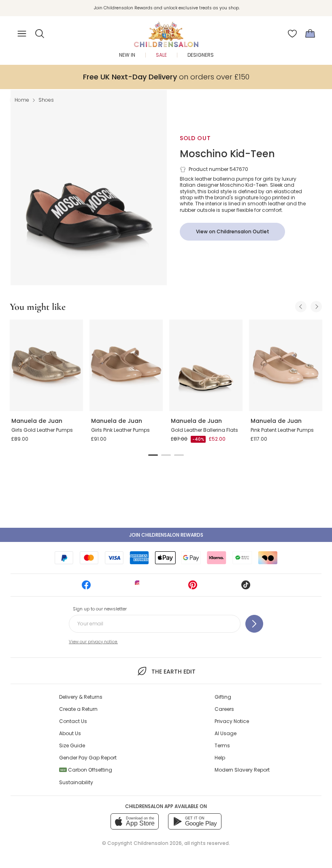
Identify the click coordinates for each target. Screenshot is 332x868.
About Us (70, 733)
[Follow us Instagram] (139, 587)
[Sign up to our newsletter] (254, 624)
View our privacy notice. (93, 642)
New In (127, 54)
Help (220, 757)
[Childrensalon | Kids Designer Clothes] (166, 31)
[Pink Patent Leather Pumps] (285, 365)
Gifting (223, 696)
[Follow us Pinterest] (192, 587)
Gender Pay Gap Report (88, 757)
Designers (200, 54)
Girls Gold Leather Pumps (42, 430)
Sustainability (76, 782)
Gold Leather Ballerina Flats (204, 430)
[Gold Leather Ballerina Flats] (206, 365)
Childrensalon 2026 (158, 843)
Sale (161, 54)
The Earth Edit (173, 672)
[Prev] (300, 306)
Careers (224, 709)
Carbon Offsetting (86, 769)
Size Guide (72, 745)
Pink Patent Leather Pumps (282, 430)
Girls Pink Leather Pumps (120, 430)
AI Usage (225, 733)
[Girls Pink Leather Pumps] (126, 365)
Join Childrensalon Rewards (166, 534)
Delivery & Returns (80, 696)
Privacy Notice (232, 721)
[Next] (316, 306)
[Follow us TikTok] (245, 587)
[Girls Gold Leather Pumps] (46, 365)
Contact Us (73, 721)
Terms (222, 745)
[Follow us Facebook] (86, 587)
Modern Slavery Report (242, 769)
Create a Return (78, 709)
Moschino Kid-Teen (227, 153)
